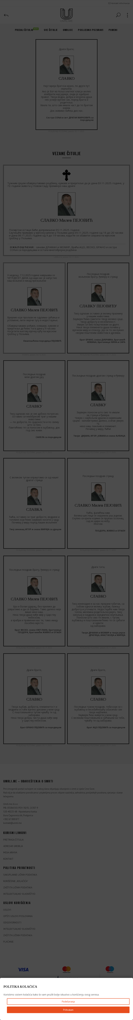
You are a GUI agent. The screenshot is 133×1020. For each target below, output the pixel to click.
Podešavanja (68, 1001)
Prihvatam (68, 1009)
